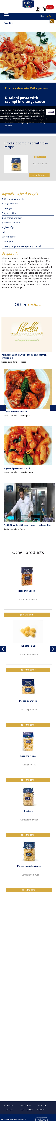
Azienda (8, 1105)
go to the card (38, 175)
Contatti (42, 1109)
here (28, 118)
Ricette (42, 1105)
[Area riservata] (37, 8)
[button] (3, 408)
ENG (49, 15)
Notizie (8, 1109)
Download (26, 1109)
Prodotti (25, 1105)
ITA (42, 15)
